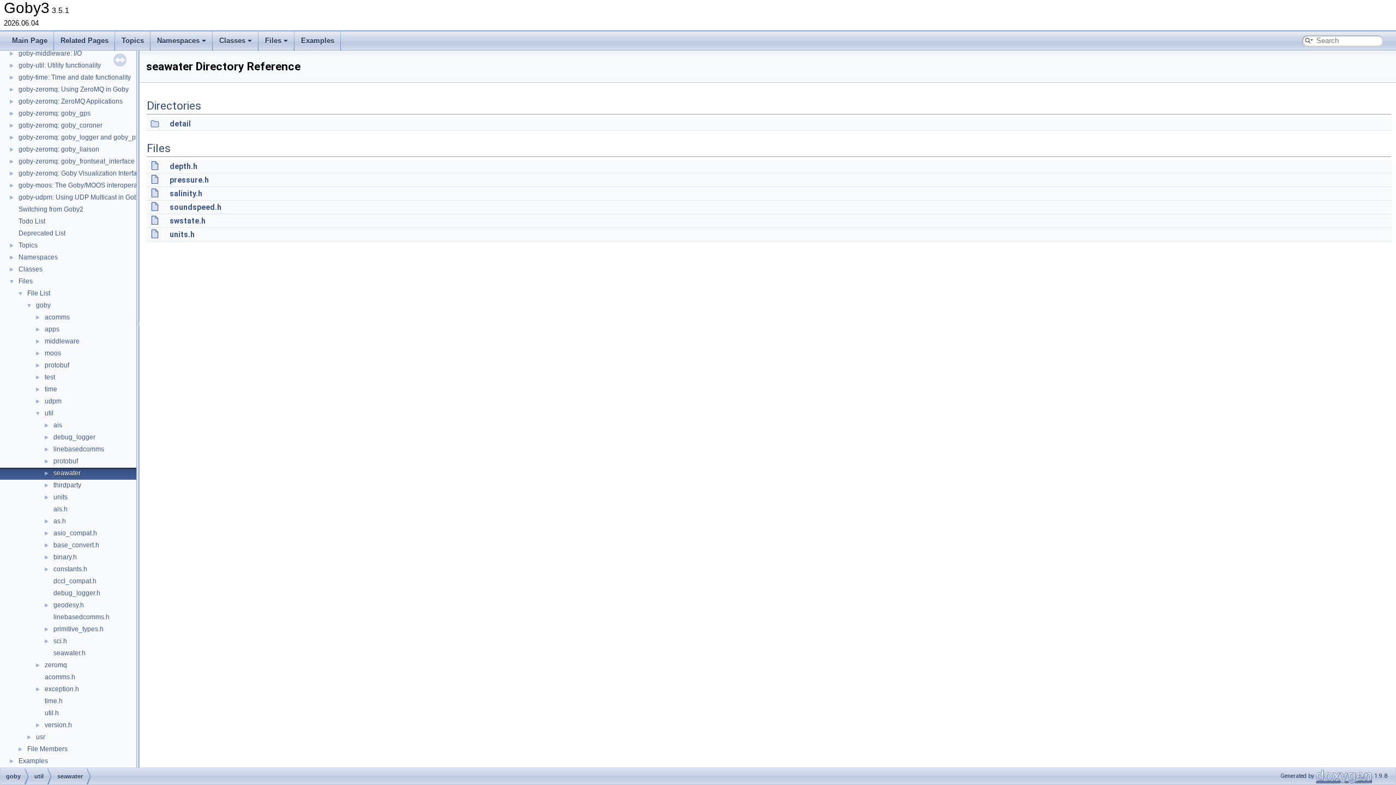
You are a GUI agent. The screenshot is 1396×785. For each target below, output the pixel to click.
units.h (182, 234)
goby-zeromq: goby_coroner (61, 125)
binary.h (65, 557)
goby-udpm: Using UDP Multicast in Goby (80, 197)
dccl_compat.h (75, 581)
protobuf (57, 365)
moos (53, 353)
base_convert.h (76, 545)
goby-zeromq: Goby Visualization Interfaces (83, 173)
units (60, 497)
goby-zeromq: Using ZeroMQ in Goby (74, 89)
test (50, 377)
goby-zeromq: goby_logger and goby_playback (89, 137)
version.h (58, 725)
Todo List (32, 221)
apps (52, 329)
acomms (57, 317)
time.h (54, 701)
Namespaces (178, 41)
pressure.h (189, 180)
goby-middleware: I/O (50, 53)
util (49, 413)
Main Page (29, 41)
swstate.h (188, 220)
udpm (53, 401)
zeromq (56, 665)
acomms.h (60, 677)
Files (273, 41)
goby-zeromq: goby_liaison (59, 149)
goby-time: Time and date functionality (75, 77)
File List (38, 293)
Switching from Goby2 (51, 209)
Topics (133, 41)
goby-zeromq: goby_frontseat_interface (77, 161)
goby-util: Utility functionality (60, 65)
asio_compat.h (75, 533)
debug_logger (74, 437)
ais (57, 425)
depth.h (183, 166)
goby (43, 305)
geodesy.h (68, 605)
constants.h (70, 569)
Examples (317, 41)
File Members (47, 749)
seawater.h (69, 653)
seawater (67, 473)
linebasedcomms (78, 449)
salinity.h (186, 193)
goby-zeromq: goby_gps (55, 113)
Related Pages (85, 41)
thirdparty (67, 485)
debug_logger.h (76, 593)
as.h (59, 521)
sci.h (60, 641)
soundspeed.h (195, 207)
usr (40, 737)
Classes (232, 41)
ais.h (60, 509)
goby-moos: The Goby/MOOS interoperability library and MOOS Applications (131, 185)
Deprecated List (42, 233)
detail (180, 123)
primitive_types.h (78, 629)
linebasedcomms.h (81, 617)
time (51, 389)
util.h (52, 713)
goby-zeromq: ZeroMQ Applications (71, 101)
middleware (62, 341)
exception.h (62, 689)
